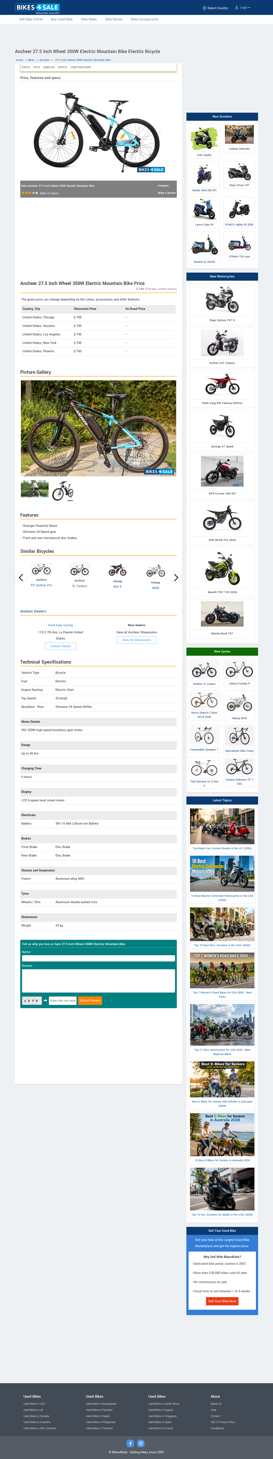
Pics (36, 67)
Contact (215, 1416)
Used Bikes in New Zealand (39, 1428)
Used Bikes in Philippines (100, 1422)
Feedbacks (217, 1428)
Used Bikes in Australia (36, 1422)
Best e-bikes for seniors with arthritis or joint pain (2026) (222, 1104)
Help (213, 1410)
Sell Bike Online (30, 19)
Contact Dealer (60, 646)
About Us (216, 1404)
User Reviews (80, 67)
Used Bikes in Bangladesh (101, 1404)
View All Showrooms (136, 640)
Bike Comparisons (144, 19)
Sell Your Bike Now (222, 1301)
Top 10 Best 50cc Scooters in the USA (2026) (222, 945)
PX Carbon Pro (41, 585)
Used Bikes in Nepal (97, 1416)
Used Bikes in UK (33, 1410)
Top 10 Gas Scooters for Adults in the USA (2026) (222, 1215)
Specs (62, 67)
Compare (163, 186)
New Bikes (89, 19)
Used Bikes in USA (34, 1404)
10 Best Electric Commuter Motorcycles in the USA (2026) (222, 898)
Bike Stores (113, 19)
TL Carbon (79, 586)
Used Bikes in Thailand (99, 1428)
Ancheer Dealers (33, 611)
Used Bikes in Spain (159, 1422)
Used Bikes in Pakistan (99, 1410)
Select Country (217, 8)
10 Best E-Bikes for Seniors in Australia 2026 (222, 1160)
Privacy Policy (226, 1422)
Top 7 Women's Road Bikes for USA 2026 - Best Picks (222, 995)
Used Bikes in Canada (36, 1416)
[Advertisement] (136, 35)
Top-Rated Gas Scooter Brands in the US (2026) (222, 848)
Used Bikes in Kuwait (160, 1428)
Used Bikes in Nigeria (160, 1410)
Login (243, 7)
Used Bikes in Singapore (162, 1416)
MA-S (117, 587)
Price (26, 67)
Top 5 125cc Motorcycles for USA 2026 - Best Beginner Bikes (222, 1052)
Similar (49, 67)
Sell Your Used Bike (222, 1231)
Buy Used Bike (62, 19)
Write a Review (167, 193)
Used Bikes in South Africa (163, 1404)
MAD (155, 588)
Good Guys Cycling (60, 625)
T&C (213, 1422)
